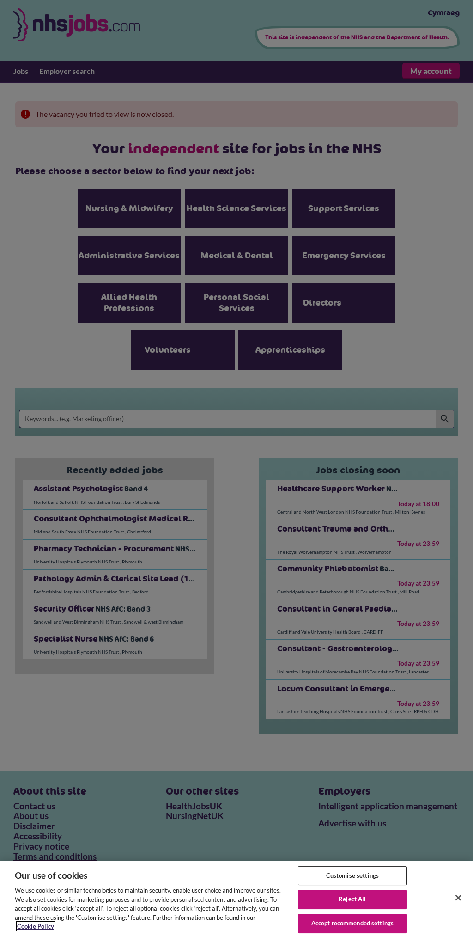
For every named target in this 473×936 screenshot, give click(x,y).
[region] (236, 898)
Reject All (352, 899)
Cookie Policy (35, 926)
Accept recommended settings (352, 923)
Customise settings (352, 875)
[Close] (458, 897)
